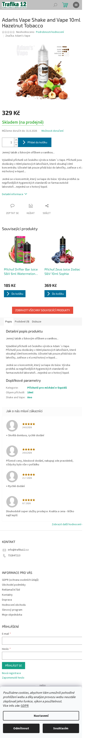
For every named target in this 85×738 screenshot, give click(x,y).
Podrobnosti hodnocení (50, 32)
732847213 (14, 555)
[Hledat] (55, 5)
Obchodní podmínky (14, 585)
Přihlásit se (13, 665)
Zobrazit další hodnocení (66, 524)
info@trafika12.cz (18, 550)
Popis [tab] (8, 322)
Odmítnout (21, 728)
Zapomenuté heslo (13, 678)
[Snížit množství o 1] (16, 144)
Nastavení (41, 716)
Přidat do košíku (37, 142)
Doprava (7, 600)
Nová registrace (11, 673)
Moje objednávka (12, 615)
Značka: (17, 36)
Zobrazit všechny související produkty (42, 310)
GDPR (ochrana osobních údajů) (20, 580)
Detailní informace (12, 194)
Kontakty (7, 595)
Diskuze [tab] (36, 322)
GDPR (25, 706)
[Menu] (76, 5)
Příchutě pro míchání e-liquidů (47, 388)
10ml (30, 392)
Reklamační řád (11, 590)
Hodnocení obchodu (14, 605)
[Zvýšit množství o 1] (16, 140)
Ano (29, 397)
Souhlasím (60, 728)
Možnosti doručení (52, 131)
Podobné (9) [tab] (22, 322)
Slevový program (12, 610)
